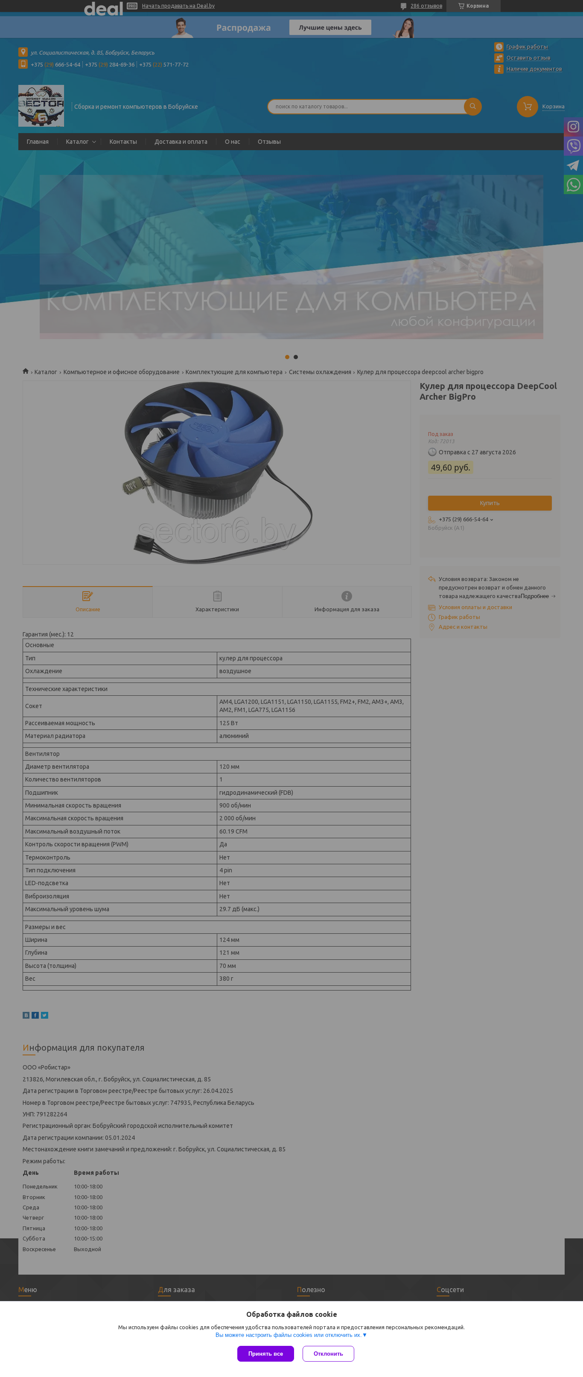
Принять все (265, 1354)
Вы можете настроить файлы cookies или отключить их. (289, 1335)
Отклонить (328, 1354)
